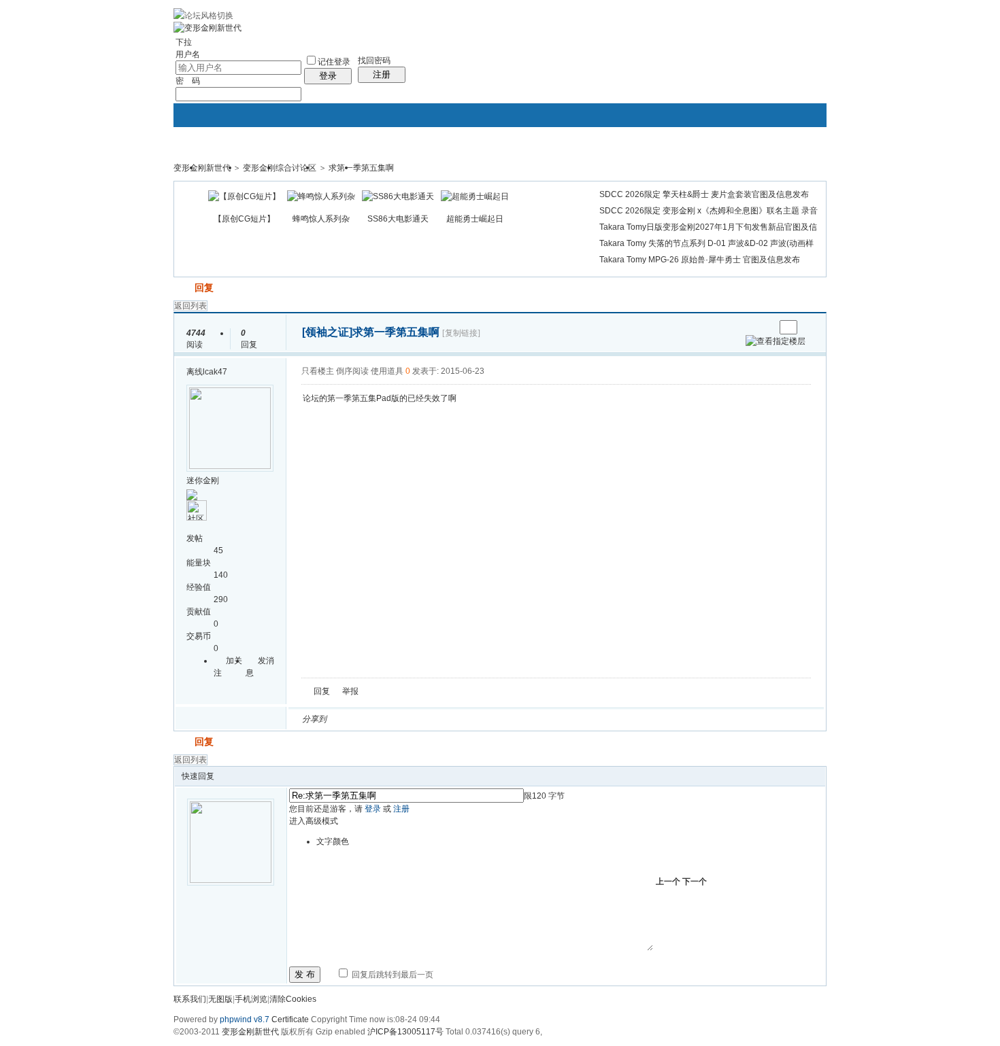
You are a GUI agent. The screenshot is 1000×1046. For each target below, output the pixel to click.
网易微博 (464, 719)
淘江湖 (349, 719)
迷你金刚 (202, 480)
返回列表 (190, 306)
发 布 (305, 974)
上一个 (668, 881)
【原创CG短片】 (244, 219)
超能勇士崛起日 (474, 219)
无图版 (220, 999)
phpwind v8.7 (244, 1019)
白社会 (512, 719)
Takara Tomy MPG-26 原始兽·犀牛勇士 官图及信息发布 (699, 259)
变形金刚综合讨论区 (279, 168)
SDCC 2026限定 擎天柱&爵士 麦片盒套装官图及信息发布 (704, 194)
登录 (328, 76)
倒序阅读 (352, 371)
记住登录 (334, 62)
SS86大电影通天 (398, 219)
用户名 (188, 54)
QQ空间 (398, 719)
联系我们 (189, 999)
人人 (431, 719)
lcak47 (215, 372)
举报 (350, 691)
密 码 (188, 81)
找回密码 (374, 60)
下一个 (694, 881)
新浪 (366, 719)
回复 (204, 287)
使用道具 (387, 371)
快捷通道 (790, 162)
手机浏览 (251, 999)
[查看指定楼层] (775, 341)
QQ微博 (382, 719)
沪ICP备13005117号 (405, 1031)
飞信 (529, 719)
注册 (381, 74)
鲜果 (496, 719)
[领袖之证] (327, 332)
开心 (415, 719)
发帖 (183, 287)
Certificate (290, 1019)
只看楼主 (317, 371)
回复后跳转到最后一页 (391, 974)
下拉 (184, 42)
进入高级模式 (313, 821)
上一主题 (751, 327)
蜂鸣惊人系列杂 (321, 219)
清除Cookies (292, 999)
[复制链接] (461, 333)
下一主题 (764, 327)
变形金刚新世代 (202, 168)
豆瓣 (447, 719)
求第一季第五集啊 (361, 168)
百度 (480, 719)
